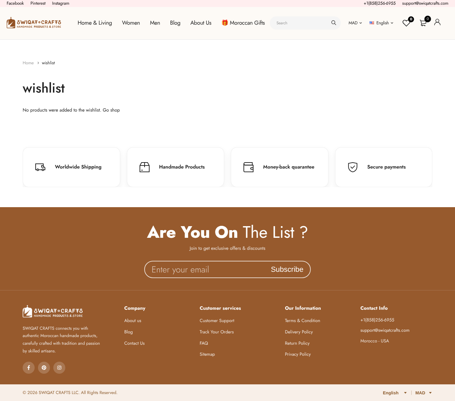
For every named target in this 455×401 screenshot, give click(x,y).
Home (29, 63)
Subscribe (287, 269)
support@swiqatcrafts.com (425, 3)
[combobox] (305, 23)
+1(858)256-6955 (380, 3)
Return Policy (297, 343)
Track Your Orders (217, 332)
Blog (175, 23)
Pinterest (37, 3)
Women (131, 23)
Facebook (15, 3)
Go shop (111, 110)
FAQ (204, 343)
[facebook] (29, 368)
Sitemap (207, 354)
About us (132, 321)
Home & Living (95, 23)
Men (155, 23)
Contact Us (134, 343)
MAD (352, 23)
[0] (423, 23)
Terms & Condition (302, 321)
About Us (201, 23)
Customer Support (217, 321)
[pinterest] (44, 368)
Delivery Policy (299, 332)
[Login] (437, 23)
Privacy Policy (298, 354)
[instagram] (59, 368)
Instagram (60, 3)
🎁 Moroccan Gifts (243, 23)
